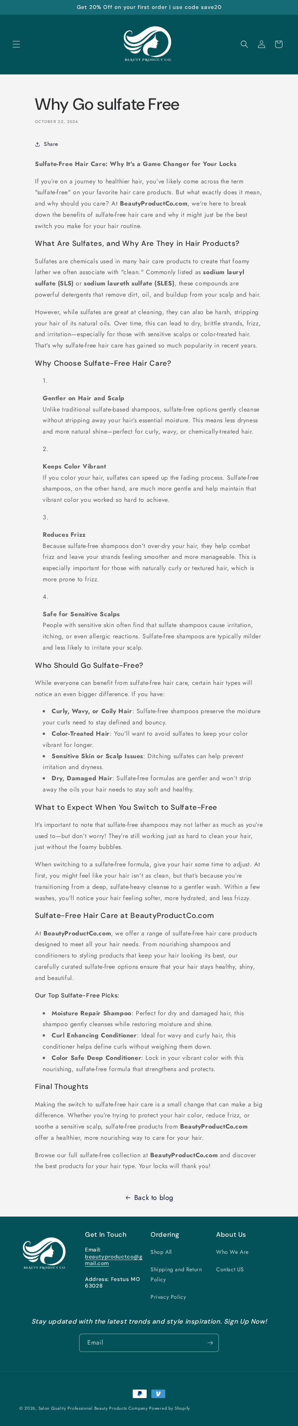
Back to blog (153, 1198)
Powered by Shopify (169, 1408)
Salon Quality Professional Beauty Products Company (93, 1408)
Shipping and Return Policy (176, 1274)
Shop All (161, 1252)
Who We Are (232, 1252)
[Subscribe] (209, 1343)
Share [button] (51, 144)
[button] (16, 44)
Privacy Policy (168, 1297)
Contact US (230, 1269)
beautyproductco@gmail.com (114, 1260)
